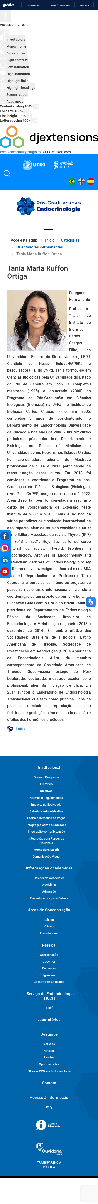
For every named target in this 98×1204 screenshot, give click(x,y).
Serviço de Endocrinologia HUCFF (50, 995)
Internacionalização (46, 849)
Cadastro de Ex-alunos (49, 982)
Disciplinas (49, 884)
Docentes (49, 961)
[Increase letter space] (35, 120)
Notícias (49, 1051)
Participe (84, 5)
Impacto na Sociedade (46, 804)
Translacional (49, 933)
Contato (49, 1082)
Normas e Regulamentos (46, 798)
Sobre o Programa (46, 777)
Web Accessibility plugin (18, 152)
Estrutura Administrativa (46, 811)
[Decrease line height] (28, 115)
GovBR (8, 5)
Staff (49, 1008)
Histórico (46, 784)
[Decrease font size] (24, 111)
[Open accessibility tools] (5, 16)
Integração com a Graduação (46, 825)
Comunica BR (33, 5)
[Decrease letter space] (32, 120)
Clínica (49, 926)
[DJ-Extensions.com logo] (49, 147)
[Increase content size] (37, 106)
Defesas (49, 1044)
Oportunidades (49, 1064)
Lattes (21, 729)
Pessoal (49, 945)
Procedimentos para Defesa (49, 898)
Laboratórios (49, 1019)
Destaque (49, 1034)
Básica (49, 920)
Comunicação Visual (46, 856)
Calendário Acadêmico (49, 878)
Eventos (49, 1057)
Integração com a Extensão (46, 831)
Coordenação (49, 954)
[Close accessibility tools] (7, 32)
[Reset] (2, 32)
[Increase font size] (27, 111)
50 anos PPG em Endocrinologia (49, 1071)
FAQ (49, 1107)
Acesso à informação (60, 5)
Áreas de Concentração (49, 910)
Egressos (49, 975)
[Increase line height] (31, 115)
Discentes (49, 968)
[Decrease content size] (34, 106)
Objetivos (46, 791)
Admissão (49, 891)
